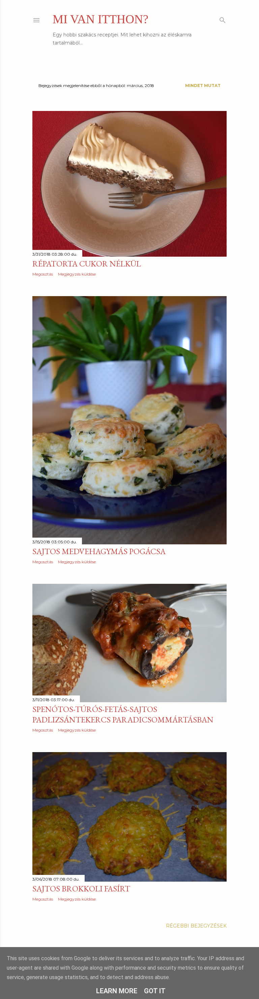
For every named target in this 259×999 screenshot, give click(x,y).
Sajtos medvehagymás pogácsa (99, 551)
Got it (155, 991)
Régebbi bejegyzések (196, 926)
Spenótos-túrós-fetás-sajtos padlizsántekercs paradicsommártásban (122, 714)
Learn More (116, 991)
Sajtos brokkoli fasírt (81, 888)
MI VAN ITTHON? (100, 19)
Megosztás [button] (42, 274)
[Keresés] (223, 18)
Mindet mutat (203, 85)
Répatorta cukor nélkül (86, 263)
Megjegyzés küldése (77, 274)
